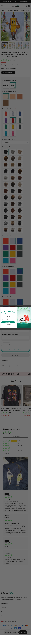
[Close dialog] (29, 307)
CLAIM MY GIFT (8, 322)
